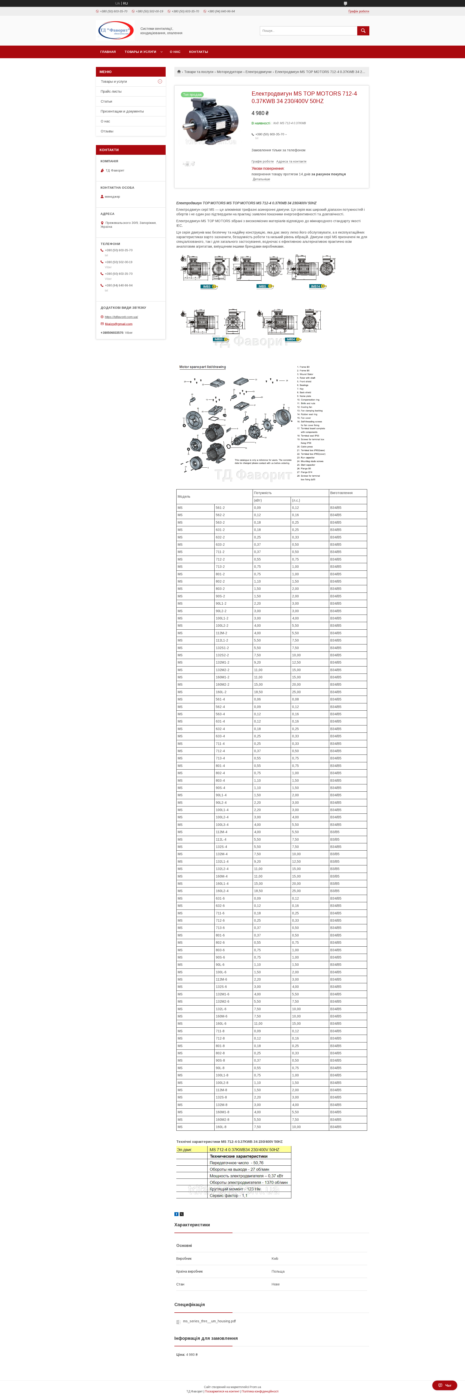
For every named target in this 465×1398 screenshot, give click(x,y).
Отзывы (107, 131)
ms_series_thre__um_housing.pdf (209, 1321)
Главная (108, 52)
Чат (448, 1385)
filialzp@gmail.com (118, 323)
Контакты (198, 52)
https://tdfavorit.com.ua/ (121, 317)
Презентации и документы (122, 111)
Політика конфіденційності (260, 1391)
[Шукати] (363, 30)
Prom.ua (255, 1387)
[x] (182, 1215)
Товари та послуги (198, 72)
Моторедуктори (229, 72)
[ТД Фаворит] (115, 39)
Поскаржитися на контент (222, 1391)
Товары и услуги (140, 52)
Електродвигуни (258, 72)
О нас (175, 52)
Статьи (106, 101)
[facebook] (176, 1215)
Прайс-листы (111, 91)
